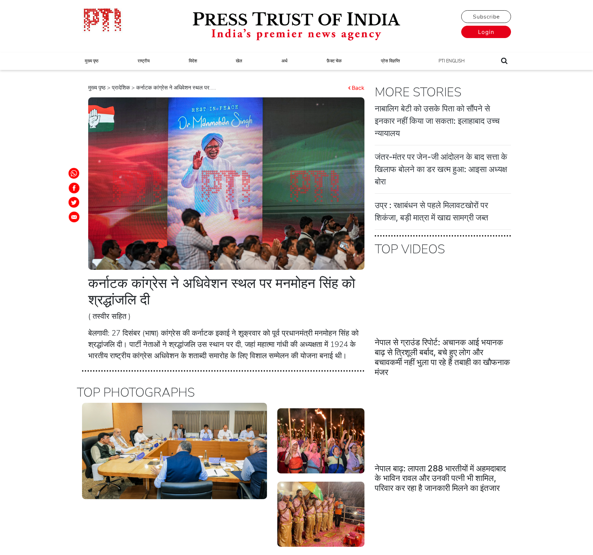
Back (358, 87)
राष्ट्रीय (144, 61)
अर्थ (284, 61)
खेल (239, 61)
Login (486, 31)
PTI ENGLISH (452, 61)
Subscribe (486, 17)
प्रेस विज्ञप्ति (390, 61)
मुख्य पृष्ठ (91, 61)
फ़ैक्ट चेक (334, 61)
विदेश (193, 61)
